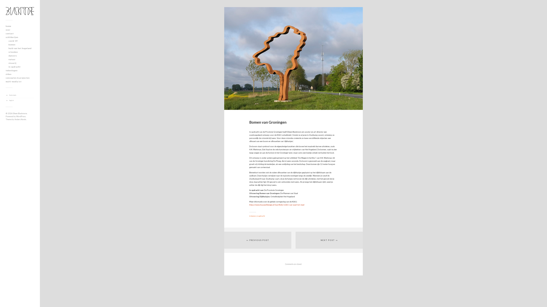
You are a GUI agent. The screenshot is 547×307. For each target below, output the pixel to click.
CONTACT (10, 33)
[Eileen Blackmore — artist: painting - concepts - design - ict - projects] (20, 11)
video (8, 74)
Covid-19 (13, 41)
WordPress (21, 116)
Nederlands (12, 95)
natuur (12, 59)
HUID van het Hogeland (20, 48)
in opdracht (15, 67)
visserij (12, 63)
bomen (12, 44)
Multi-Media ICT (14, 81)
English (11, 100)
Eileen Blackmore (20, 113)
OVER (8, 30)
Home (8, 26)
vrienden (13, 52)
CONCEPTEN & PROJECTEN (18, 78)
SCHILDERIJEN (12, 37)
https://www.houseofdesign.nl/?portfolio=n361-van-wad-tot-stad (276, 205)
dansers (13, 56)
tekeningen (12, 70)
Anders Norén (20, 119)
